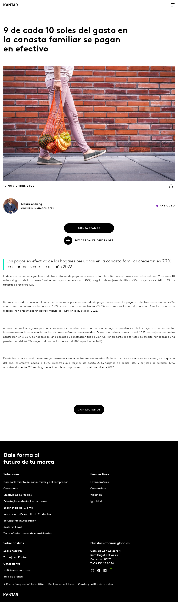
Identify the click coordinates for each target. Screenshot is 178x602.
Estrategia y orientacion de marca (25, 501)
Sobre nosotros (12, 551)
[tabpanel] (45, 508)
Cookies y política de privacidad (96, 584)
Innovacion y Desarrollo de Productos (27, 514)
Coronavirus (98, 488)
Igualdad (96, 501)
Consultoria (10, 488)
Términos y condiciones (61, 584)
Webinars (96, 495)
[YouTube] (111, 571)
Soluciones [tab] (11, 474)
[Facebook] (99, 571)
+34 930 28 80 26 (103, 563)
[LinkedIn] (105, 571)
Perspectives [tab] (99, 474)
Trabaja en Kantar (15, 557)
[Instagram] (92, 571)
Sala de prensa (13, 576)
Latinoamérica (99, 482)
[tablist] (89, 521)
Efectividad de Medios (17, 495)
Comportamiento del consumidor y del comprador (35, 482)
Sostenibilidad (12, 527)
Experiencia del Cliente (18, 508)
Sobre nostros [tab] (13, 543)
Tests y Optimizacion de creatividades (27, 533)
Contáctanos (11, 564)
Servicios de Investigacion (19, 520)
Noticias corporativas (16, 570)
